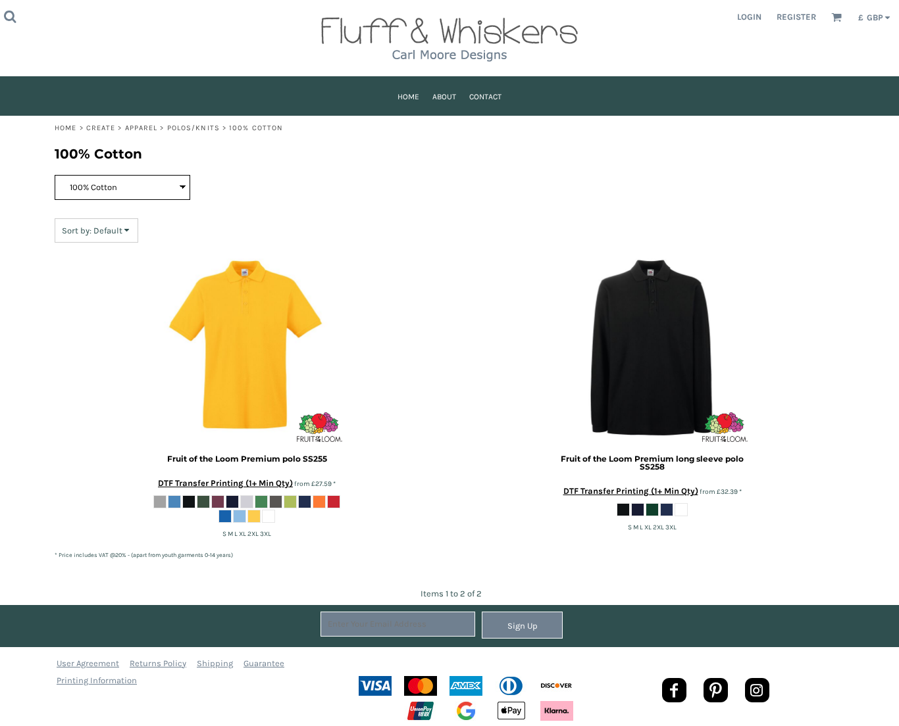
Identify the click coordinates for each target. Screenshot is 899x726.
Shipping (215, 663)
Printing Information (97, 680)
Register (796, 17)
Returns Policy (158, 663)
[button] (9, 16)
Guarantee (264, 663)
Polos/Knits (193, 128)
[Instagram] (757, 690)
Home (65, 128)
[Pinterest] (716, 690)
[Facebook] (674, 690)
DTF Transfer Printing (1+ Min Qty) (225, 483)
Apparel (141, 128)
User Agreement (88, 663)
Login (749, 17)
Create (101, 128)
